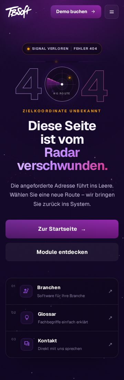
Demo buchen (76, 11)
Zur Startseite (62, 228)
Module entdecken (62, 252)
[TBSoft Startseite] (19, 11)
